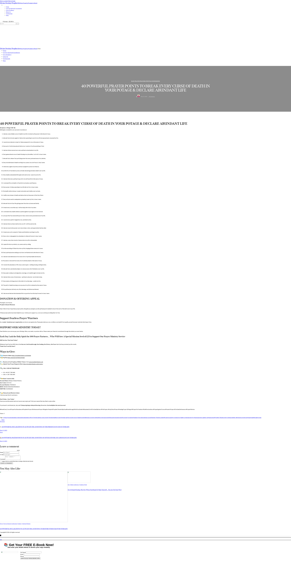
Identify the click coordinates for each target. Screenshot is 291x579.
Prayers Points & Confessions (150, 81)
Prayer (137, 81)
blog (133, 81)
